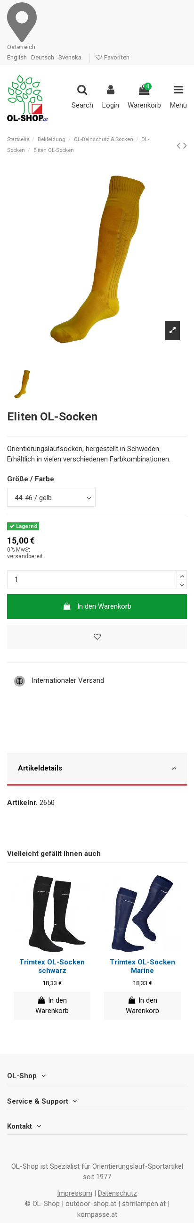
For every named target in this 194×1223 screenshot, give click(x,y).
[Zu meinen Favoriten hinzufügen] (97, 637)
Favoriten (116, 57)
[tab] (97, 770)
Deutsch (42, 57)
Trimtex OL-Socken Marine (142, 966)
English (17, 57)
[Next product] (185, 145)
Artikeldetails (40, 768)
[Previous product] (180, 145)
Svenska (69, 57)
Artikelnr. (22, 802)
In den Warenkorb (104, 606)
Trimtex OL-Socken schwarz (52, 966)
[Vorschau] (59, 949)
